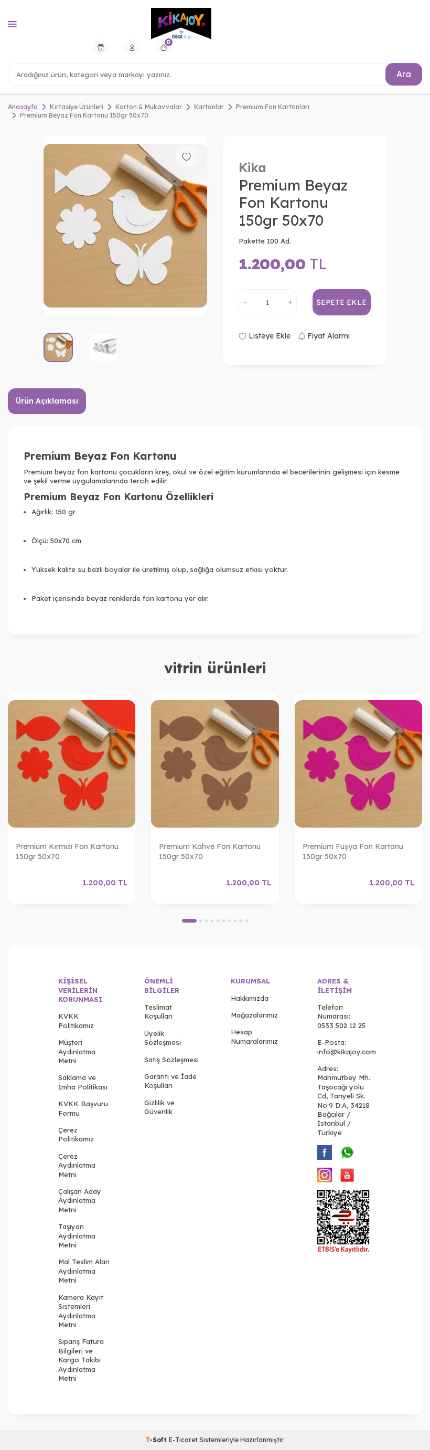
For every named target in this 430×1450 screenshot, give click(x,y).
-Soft (157, 1440)
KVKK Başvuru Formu (83, 1108)
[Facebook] (324, 1152)
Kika (252, 167)
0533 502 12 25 (341, 1025)
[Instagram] (324, 1175)
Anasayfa (23, 107)
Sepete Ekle (342, 302)
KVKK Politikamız (76, 1020)
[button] (189, 921)
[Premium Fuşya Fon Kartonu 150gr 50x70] (358, 763)
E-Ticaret (183, 1440)
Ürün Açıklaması (47, 401)
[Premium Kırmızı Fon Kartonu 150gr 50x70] (71, 763)
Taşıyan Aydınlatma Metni (76, 1235)
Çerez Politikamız (76, 1134)
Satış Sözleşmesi (171, 1059)
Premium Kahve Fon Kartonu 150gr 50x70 (210, 851)
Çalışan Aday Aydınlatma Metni (79, 1200)
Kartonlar (209, 107)
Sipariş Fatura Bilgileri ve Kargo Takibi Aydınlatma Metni (81, 1359)
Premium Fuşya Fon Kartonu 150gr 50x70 (353, 851)
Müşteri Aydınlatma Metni (76, 1051)
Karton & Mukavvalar (148, 107)
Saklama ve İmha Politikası (83, 1082)
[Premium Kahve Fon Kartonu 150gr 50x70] (214, 763)
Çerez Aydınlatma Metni (76, 1165)
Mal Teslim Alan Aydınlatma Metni (84, 1270)
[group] (125, 225)
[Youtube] (347, 1175)
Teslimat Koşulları (158, 1011)
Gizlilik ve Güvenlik (159, 1107)
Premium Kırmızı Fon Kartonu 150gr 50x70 (67, 851)
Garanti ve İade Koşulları (170, 1080)
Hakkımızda (249, 998)
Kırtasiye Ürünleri (76, 107)
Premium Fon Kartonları (272, 107)
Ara (403, 74)
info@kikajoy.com (346, 1051)
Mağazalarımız (254, 1015)
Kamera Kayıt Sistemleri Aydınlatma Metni (80, 1311)
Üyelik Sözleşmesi (162, 1037)
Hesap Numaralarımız (254, 1036)
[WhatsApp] (347, 1152)
